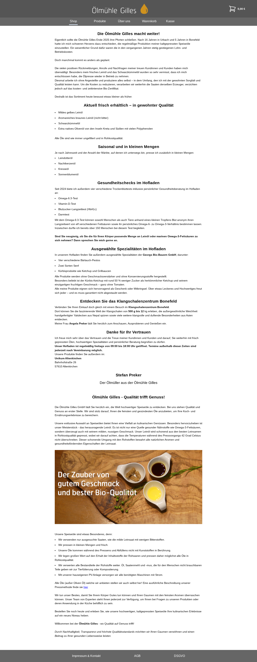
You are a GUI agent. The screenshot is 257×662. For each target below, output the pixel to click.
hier (86, 587)
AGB (137, 655)
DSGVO (179, 655)
